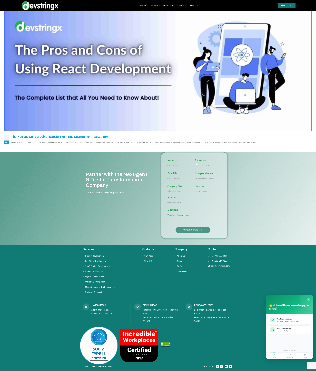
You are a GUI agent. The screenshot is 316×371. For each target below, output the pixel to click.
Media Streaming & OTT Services (100, 287)
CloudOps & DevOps (94, 271)
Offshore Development (95, 282)
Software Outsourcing (94, 292)
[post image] (158, 71)
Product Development (94, 256)
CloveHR (148, 261)
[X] (221, 366)
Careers (180, 261)
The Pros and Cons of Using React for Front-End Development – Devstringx (59, 136)
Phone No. (201, 160)
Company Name (204, 173)
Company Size (174, 186)
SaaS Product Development (97, 266)
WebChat (293, 350)
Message (172, 209)
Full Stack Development (95, 261)
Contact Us (193, 5)
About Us (181, 256)
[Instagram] (226, 366)
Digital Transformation (94, 277)
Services (199, 186)
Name (170, 160)
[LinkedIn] (230, 366)
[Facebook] (217, 366)
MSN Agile (148, 256)
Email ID (172, 173)
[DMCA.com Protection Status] (165, 344)
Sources (172, 197)
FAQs (179, 266)
